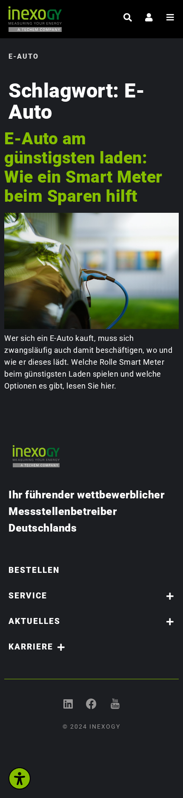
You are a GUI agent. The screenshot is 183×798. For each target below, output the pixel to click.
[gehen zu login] (149, 17)
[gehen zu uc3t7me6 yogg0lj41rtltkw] (115, 703)
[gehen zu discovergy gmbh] (68, 703)
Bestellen (34, 570)
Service (28, 596)
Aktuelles (34, 621)
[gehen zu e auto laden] (91, 326)
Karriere (31, 647)
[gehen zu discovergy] (91, 703)
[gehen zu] (127, 17)
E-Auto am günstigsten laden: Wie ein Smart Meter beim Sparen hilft (83, 167)
